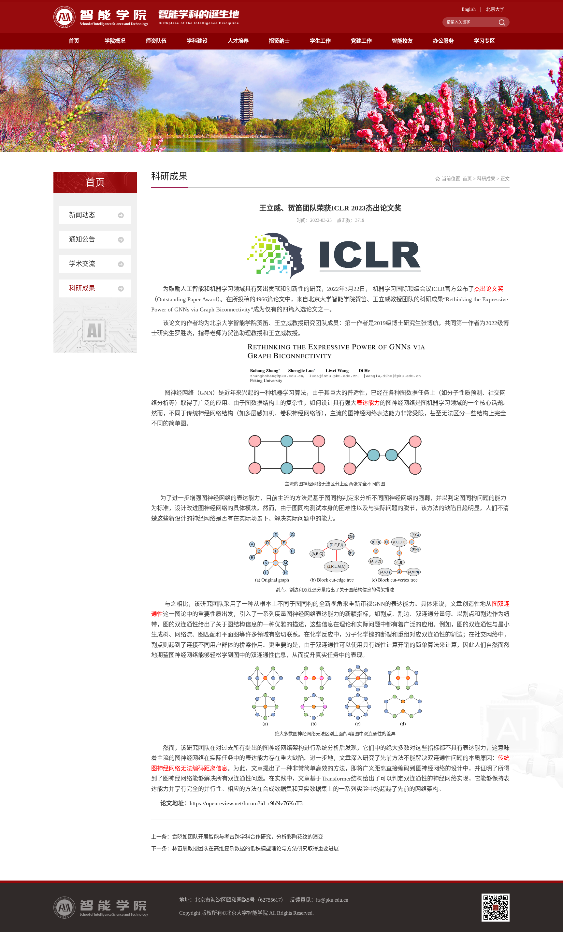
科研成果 (82, 288)
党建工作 (361, 41)
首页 (74, 41)
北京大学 (495, 9)
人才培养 (238, 41)
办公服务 (443, 41)
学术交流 (82, 263)
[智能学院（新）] (100, 16)
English (469, 9)
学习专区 (484, 41)
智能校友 (402, 41)
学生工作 (320, 41)
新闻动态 (82, 215)
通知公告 (82, 239)
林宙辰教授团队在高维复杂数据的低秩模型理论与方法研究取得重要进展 (255, 848)
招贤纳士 (279, 41)
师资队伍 (156, 41)
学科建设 (197, 41)
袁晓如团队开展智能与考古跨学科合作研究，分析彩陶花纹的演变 (247, 836)
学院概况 (115, 41)
